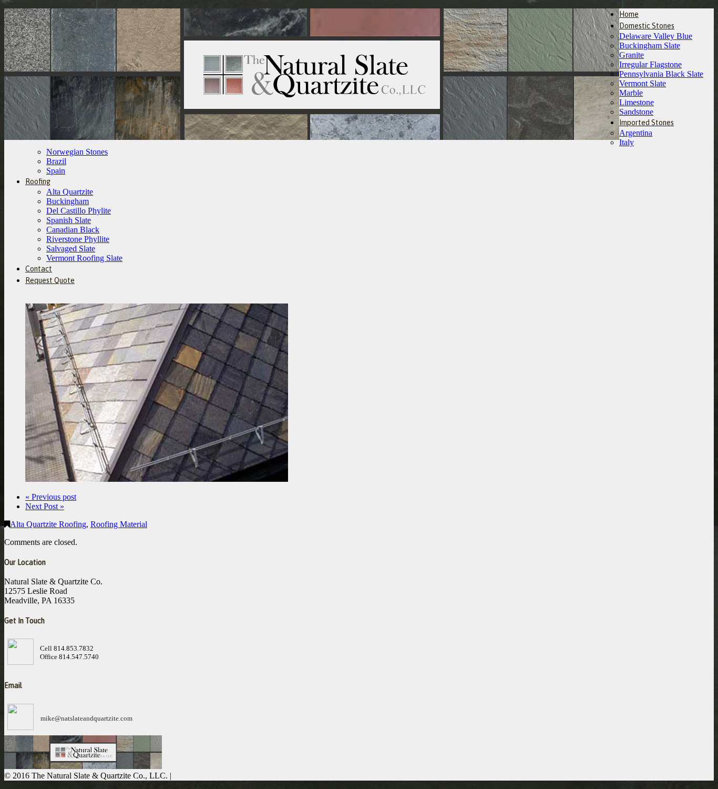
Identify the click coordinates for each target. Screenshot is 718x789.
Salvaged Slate (70, 248)
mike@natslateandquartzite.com (86, 718)
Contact (38, 269)
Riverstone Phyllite (77, 239)
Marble (631, 92)
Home (629, 14)
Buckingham (67, 201)
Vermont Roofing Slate (84, 258)
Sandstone (636, 111)
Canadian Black (72, 229)
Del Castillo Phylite (78, 210)
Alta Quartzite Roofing (48, 524)
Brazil (56, 161)
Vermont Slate (642, 83)
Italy (626, 142)
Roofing (37, 181)
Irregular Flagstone (650, 64)
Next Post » (44, 506)
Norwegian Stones (77, 151)
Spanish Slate (68, 220)
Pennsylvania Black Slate (661, 73)
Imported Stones (646, 122)
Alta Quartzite (69, 191)
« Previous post (50, 496)
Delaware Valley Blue (655, 36)
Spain (55, 170)
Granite (631, 54)
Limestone (636, 102)
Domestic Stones (646, 26)
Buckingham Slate (649, 45)
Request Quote (50, 280)
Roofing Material (118, 524)
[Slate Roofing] (156, 478)
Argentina (635, 132)
